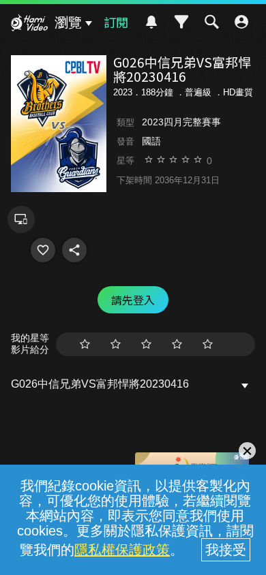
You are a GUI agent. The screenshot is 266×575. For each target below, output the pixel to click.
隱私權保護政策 (122, 549)
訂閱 (116, 22)
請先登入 (133, 300)
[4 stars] (177, 344)
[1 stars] (85, 344)
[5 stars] (207, 344)
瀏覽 (68, 22)
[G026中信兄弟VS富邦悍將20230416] (43, 250)
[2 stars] (115, 344)
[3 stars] (146, 344)
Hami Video (29, 24)
